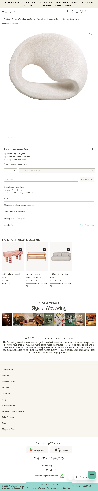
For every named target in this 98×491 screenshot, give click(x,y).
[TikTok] (51, 470)
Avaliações (49, 226)
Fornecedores (8, 405)
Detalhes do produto (21, 192)
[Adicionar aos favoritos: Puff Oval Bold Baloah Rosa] (20, 245)
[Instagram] (55, 470)
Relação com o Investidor (14, 411)
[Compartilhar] (92, 149)
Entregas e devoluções (14, 218)
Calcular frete (86, 179)
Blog (4, 399)
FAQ (4, 423)
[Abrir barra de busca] (68, 12)
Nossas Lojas (8, 381)
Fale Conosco (8, 417)
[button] (81, 11)
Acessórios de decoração (47, 19)
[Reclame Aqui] (61, 475)
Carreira (6, 393)
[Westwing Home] (9, 12)
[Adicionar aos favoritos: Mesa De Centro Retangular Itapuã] (44, 245)
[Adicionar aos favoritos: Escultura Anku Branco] (90, 33)
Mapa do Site (8, 429)
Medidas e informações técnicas (19, 205)
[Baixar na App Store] (61, 449)
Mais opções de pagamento (16, 164)
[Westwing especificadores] (57, 458)
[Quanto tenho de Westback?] (77, 11)
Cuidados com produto (14, 211)
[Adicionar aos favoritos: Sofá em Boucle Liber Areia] (68, 245)
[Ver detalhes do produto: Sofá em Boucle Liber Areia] (61, 256)
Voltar (7, 19)
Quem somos (8, 369)
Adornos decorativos (10, 23)
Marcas (5, 375)
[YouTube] (42, 470)
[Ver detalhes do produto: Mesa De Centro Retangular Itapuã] (37, 256)
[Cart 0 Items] (90, 11)
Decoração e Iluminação (22, 19)
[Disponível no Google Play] (37, 449)
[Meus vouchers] (72, 11)
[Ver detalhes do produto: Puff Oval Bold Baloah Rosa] (13, 256)
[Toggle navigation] (94, 11)
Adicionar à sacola (49, 484)
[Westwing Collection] (40, 458)
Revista (5, 387)
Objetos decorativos (71, 19)
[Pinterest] (46, 470)
